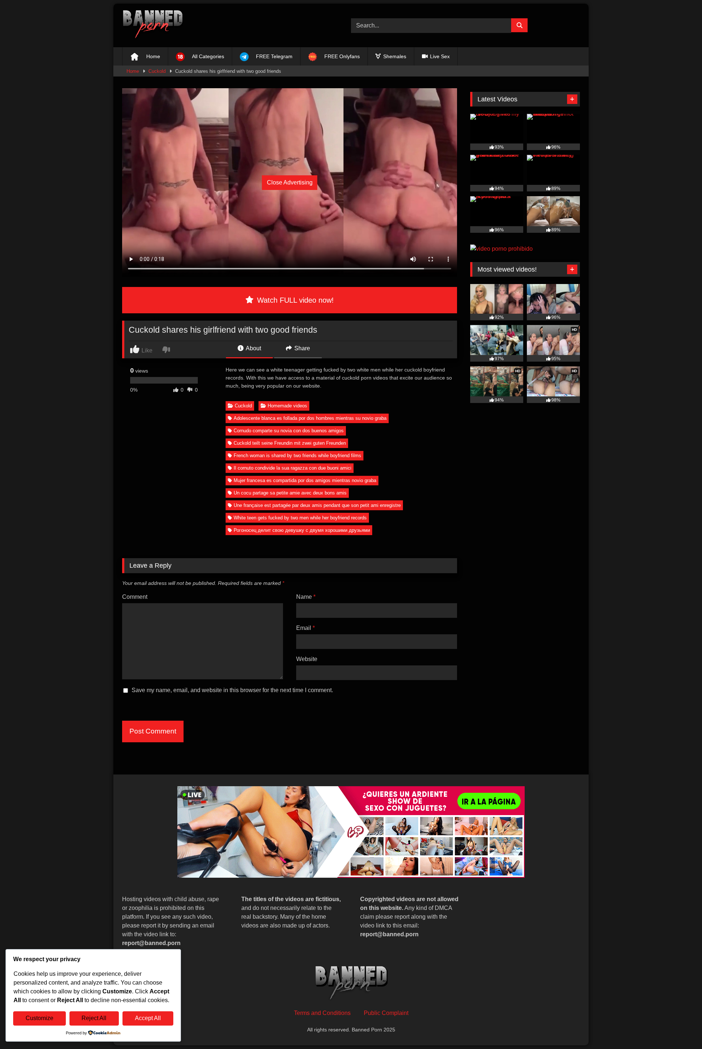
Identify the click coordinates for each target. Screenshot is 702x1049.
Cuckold (157, 71)
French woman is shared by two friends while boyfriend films (297, 455)
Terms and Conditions (322, 1013)
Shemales (394, 56)
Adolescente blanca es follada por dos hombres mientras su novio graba (310, 418)
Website (306, 659)
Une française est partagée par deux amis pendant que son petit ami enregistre (317, 505)
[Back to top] (679, 1027)
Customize (39, 1018)
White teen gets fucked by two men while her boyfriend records (300, 517)
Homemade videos (287, 405)
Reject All (94, 1018)
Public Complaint (386, 1013)
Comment (134, 597)
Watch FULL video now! (294, 300)
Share (301, 348)
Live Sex (439, 56)
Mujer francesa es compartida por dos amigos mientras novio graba (305, 480)
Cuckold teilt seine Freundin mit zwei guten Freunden (290, 443)
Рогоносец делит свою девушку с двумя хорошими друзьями (302, 530)
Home (133, 71)
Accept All (148, 1018)
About (253, 348)
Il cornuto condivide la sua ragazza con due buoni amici (292, 468)
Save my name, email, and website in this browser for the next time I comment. (232, 690)
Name (306, 597)
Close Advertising (290, 182)
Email (305, 628)
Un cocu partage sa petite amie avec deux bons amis (290, 493)
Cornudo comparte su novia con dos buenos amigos (289, 430)
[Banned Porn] (152, 25)
